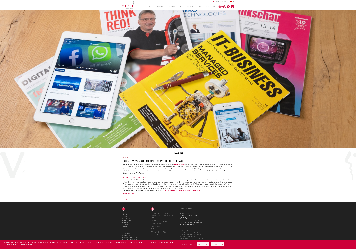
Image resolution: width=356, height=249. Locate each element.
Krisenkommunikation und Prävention (191, 222)
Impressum (127, 233)
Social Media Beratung (186, 219)
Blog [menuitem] (213, 7)
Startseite (126, 214)
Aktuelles (126, 224)
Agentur (125, 216)
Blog (124, 231)
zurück (125, 200)
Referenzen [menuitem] (171, 7)
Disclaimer (126, 235)
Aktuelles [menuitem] (190, 7)
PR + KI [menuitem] (181, 7)
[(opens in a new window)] (220, 6)
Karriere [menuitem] (198, 7)
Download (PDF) (130, 193)
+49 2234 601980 (220, 1)
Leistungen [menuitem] (160, 7)
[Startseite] (128, 5)
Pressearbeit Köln (185, 217)
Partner (125, 222)
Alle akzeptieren (217, 244)
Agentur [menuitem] (149, 7)
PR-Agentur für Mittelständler (188, 215)
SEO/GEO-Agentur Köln (187, 224)
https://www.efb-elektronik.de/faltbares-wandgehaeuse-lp (181, 190)
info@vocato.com (160, 235)
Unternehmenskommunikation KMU (190, 221)
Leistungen (127, 218)
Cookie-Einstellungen (187, 244)
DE (233, 1)
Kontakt (125, 229)
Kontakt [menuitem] (206, 7)
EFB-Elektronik (179, 164)
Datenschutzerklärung (130, 237)
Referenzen (127, 220)
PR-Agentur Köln (185, 213)
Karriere (125, 227)
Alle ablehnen (203, 244)
